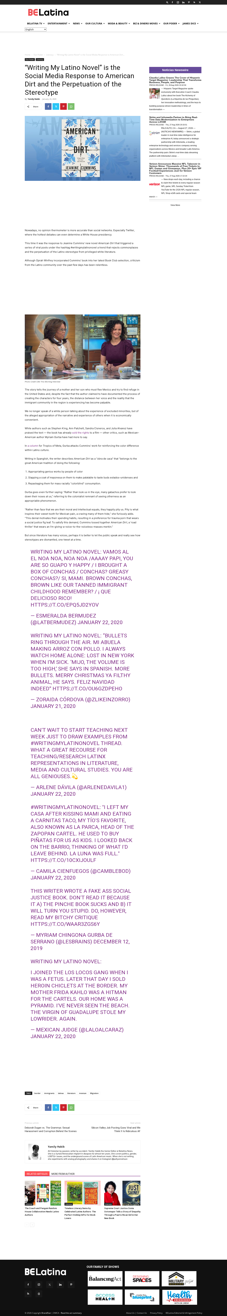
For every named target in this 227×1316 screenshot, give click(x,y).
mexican (82, 1093)
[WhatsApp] (71, 106)
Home (27, 54)
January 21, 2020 (53, 706)
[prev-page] (27, 1225)
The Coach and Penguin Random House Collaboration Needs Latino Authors (42, 1211)
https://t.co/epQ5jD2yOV (65, 605)
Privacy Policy (156, 1313)
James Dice (189, 23)
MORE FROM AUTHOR (63, 1174)
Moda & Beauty (117, 23)
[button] (167, 2)
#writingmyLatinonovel (65, 743)
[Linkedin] (183, 2)
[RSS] (194, 2)
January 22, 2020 (100, 622)
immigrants (49, 1093)
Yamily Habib (34, 99)
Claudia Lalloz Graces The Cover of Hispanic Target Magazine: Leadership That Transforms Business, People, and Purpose (175, 80)
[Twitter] (199, 2)
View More (175, 205)
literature (71, 1093)
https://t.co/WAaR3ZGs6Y (65, 924)
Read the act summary (71, 1313)
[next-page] (32, 1225)
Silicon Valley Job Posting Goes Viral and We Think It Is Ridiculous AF (115, 1129)
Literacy (50, 54)
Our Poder (170, 23)
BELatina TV (34, 23)
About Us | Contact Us (136, 1313)
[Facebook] (172, 2)
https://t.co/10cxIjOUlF (63, 860)
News (76, 23)
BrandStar (46, 1313)
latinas (61, 1093)
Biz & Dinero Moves (145, 23)
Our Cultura (93, 23)
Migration (94, 1093)
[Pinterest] (188, 2)
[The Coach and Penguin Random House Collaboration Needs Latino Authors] (43, 1193)
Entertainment (57, 23)
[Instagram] (177, 2)
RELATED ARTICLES (37, 1174)
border (37, 1093)
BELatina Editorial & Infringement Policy (184, 1313)
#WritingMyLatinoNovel (65, 807)
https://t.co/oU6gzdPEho (87, 688)
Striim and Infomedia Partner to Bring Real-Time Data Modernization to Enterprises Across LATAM (173, 119)
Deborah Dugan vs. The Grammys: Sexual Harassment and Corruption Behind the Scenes (51, 1129)
